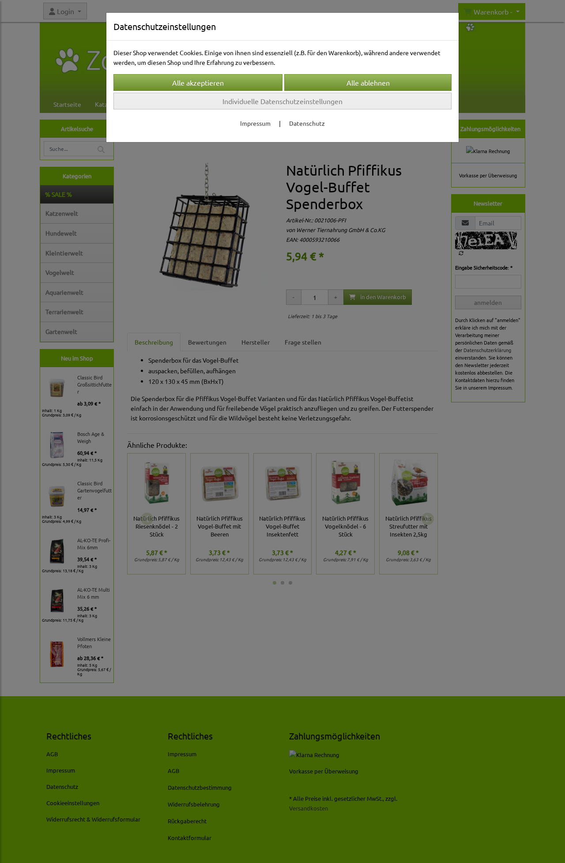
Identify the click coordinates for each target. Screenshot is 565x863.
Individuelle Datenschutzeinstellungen (282, 101)
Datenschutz (307, 123)
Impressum (255, 123)
